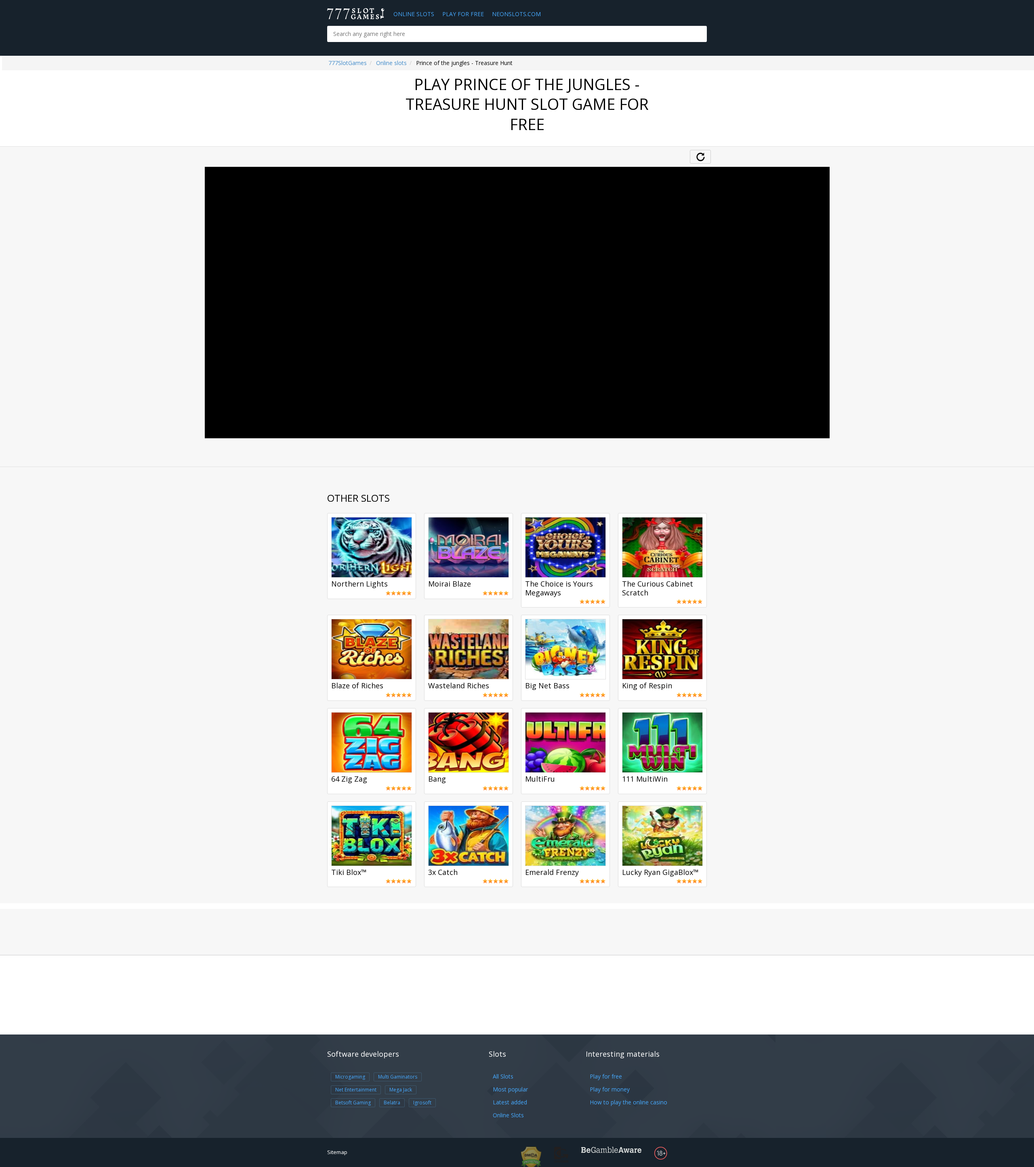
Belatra (392, 1102)
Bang (437, 779)
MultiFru (540, 779)
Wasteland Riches (458, 685)
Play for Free (463, 14)
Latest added (510, 1102)
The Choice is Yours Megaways (559, 588)
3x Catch (443, 872)
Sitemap (337, 1152)
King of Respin (647, 685)
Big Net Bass (547, 685)
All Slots (503, 1076)
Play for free (606, 1076)
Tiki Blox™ (349, 872)
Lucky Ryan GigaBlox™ (660, 872)
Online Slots (413, 14)
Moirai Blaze (449, 584)
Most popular (510, 1089)
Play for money (610, 1089)
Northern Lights (359, 584)
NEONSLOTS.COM (516, 14)
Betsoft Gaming (353, 1102)
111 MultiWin (645, 779)
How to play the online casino (628, 1102)
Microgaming (350, 1076)
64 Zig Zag (349, 779)
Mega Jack (400, 1089)
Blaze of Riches (357, 685)
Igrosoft (422, 1102)
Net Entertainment (355, 1089)
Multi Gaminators (397, 1076)
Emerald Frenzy (552, 872)
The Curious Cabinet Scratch (657, 588)
